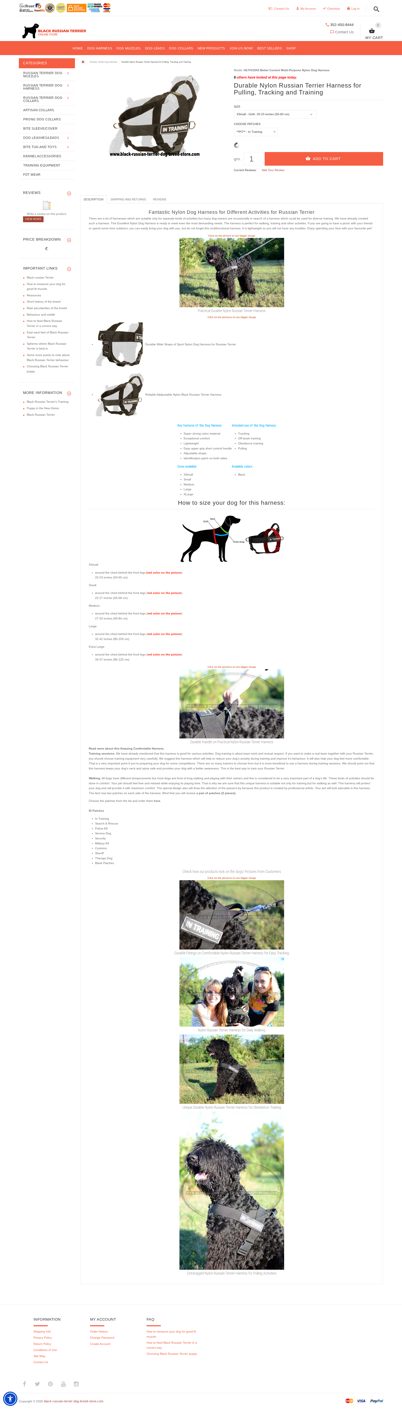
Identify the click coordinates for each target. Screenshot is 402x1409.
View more (33, 219)
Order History (99, 1331)
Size (237, 106)
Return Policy (42, 1344)
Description (93, 199)
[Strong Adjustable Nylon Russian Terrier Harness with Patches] (120, 394)
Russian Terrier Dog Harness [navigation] (103, 62)
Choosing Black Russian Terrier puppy (172, 1353)
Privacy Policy (43, 1337)
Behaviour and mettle (41, 314)
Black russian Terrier (40, 277)
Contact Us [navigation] (281, 8)
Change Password (102, 1337)
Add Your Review (273, 170)
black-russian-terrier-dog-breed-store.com (73, 1401)
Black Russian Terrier (41, 414)
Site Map (39, 1356)
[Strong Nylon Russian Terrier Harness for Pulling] (231, 1190)
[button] (375, 9)
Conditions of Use (45, 1350)
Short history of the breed (44, 301)
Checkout (333, 8)
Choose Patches (247, 124)
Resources (34, 295)
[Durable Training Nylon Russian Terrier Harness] (231, 1069)
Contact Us (344, 32)
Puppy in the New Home (43, 408)
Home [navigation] (83, 62)
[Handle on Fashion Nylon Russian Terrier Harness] (231, 703)
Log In (355, 8)
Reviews (159, 199)
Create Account (100, 1344)
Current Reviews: (245, 170)
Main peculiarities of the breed (47, 308)
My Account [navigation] (308, 8)
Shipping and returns (128, 199)
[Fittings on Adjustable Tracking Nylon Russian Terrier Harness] (231, 914)
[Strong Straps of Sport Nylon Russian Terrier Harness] (120, 344)
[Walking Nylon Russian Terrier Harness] (231, 992)
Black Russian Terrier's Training (47, 401)
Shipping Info (42, 1331)
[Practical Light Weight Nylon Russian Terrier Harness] (231, 272)
